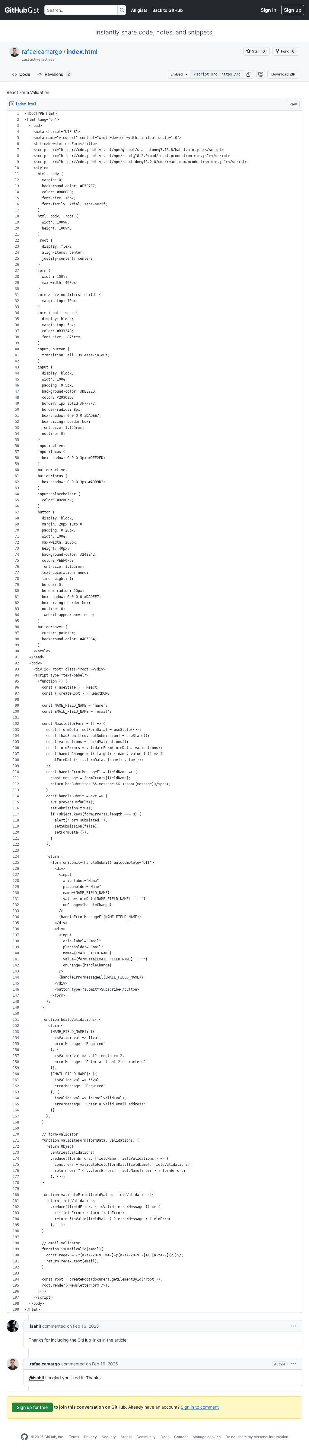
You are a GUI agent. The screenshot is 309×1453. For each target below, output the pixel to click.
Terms (74, 1437)
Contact (181, 1437)
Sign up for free (32, 1407)
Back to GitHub (167, 10)
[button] (249, 74)
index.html (82, 51)
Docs (165, 1437)
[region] (154, 712)
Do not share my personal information (256, 1437)
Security (109, 1437)
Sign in (268, 10)
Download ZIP (283, 74)
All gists (139, 10)
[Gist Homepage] (22, 10)
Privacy (90, 1437)
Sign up (292, 10)
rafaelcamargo (42, 51)
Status (126, 1437)
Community (146, 1437)
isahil (35, 1326)
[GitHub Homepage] (24, 1437)
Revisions (57, 74)
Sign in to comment (200, 1407)
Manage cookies (207, 1437)
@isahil (36, 1377)
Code (24, 74)
